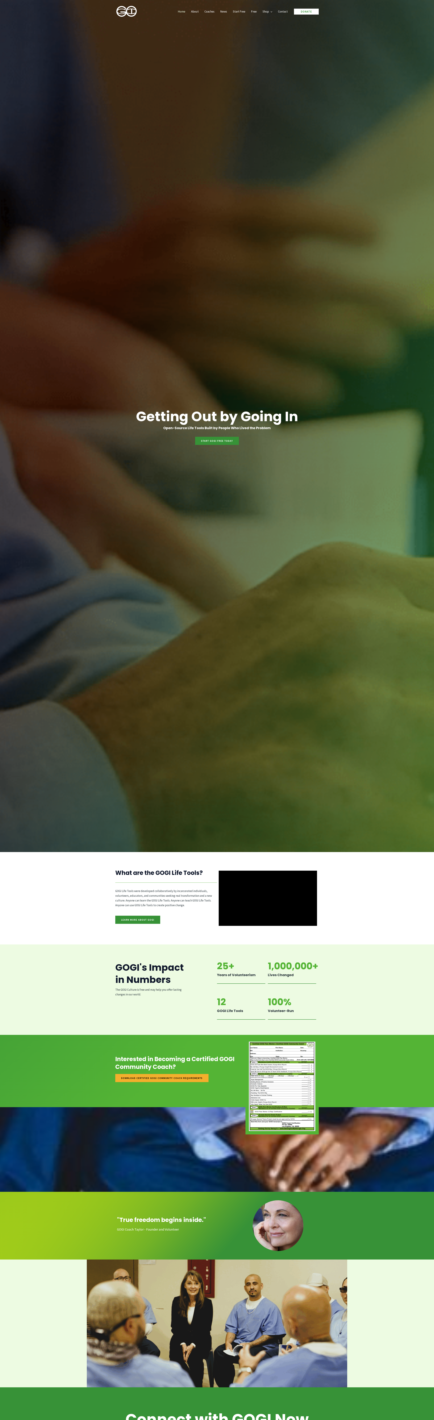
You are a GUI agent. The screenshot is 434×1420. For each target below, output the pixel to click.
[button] (270, 11)
